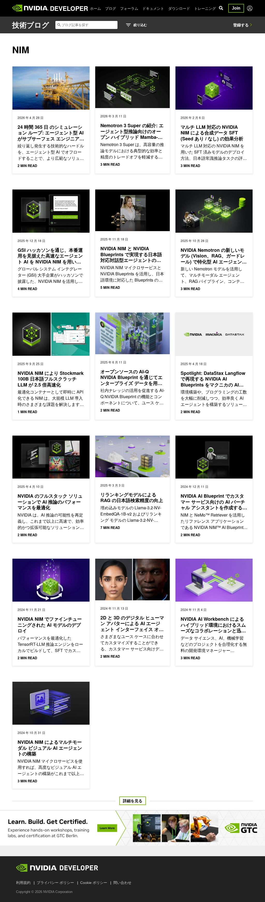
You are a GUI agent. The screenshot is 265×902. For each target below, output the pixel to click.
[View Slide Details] (132, 828)
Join (236, 8)
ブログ (110, 8)
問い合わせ (122, 883)
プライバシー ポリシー (55, 883)
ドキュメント (153, 8)
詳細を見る (132, 801)
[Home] (30, 8)
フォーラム (129, 8)
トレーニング (205, 8)
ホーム (95, 8)
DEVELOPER (69, 8)
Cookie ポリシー (93, 883)
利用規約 (23, 883)
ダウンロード (179, 8)
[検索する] (221, 8)
